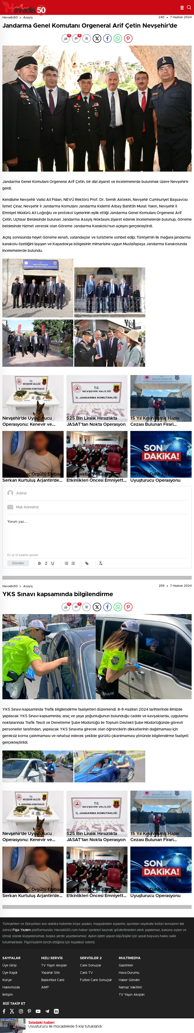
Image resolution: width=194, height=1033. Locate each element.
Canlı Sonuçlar (90, 965)
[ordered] (66, 563)
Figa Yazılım (22, 930)
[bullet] (73, 563)
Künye (7, 980)
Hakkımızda (11, 987)
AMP (45, 987)
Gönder (18, 563)
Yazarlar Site (50, 972)
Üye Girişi (9, 965)
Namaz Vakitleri (130, 987)
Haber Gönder (129, 980)
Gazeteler (126, 965)
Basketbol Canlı (52, 980)
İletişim (7, 994)
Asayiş (28, 17)
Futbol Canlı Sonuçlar (96, 980)
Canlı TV (86, 972)
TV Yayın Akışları (54, 965)
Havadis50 (10, 17)
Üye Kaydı (9, 972)
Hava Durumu (129, 972)
